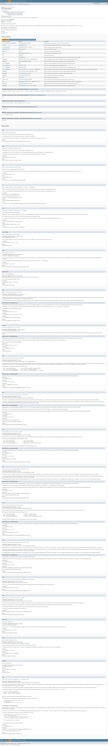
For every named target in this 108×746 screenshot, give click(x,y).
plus (19, 71)
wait (24, 102)
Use (12, 1)
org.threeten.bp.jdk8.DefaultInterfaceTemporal (13, 12)
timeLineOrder (58, 91)
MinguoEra (4, 51)
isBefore (22, 91)
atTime (20, 43)
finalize (7, 102)
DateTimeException (6, 180)
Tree (15, 1)
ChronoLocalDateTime (6, 43)
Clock (21, 65)
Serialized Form (4, 32)
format (14, 91)
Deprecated (18, 1)
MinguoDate (13, 43)
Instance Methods (22, 39)
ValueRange (4, 75)
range (20, 75)
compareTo (10, 91)
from (19, 47)
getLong (20, 53)
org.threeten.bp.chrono (9, 7)
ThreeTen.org (11, 744)
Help (25, 1)
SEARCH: (94, 3)
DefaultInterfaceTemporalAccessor (37, 95)
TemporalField (25, 53)
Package (6, 1)
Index (22, 1)
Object (23, 45)
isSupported (36, 91)
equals (20, 45)
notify (15, 102)
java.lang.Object (4, 10)
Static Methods (12, 39)
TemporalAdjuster (34, 17)
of (19, 69)
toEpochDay (21, 77)
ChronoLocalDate (15, 17)
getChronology (22, 49)
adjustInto (4, 91)
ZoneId (21, 67)
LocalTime (24, 43)
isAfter (17, 91)
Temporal (21, 17)
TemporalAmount (24, 61)
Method (15, 4)
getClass (11, 102)
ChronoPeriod (5, 79)
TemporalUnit (32, 59)
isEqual (26, 91)
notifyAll (20, 102)
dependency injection (77, 171)
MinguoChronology (6, 49)
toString (64, 91)
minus (20, 59)
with (19, 83)
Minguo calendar (15, 25)
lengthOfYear (48, 91)
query (53, 91)
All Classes (2, 3)
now (19, 63)
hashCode (20, 55)
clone (3, 102)
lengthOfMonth (22, 57)
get (3, 114)
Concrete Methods (31, 39)
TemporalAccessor (27, 17)
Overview (2, 1)
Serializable (4, 17)
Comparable (9, 17)
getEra (20, 51)
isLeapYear (31, 91)
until (20, 79)
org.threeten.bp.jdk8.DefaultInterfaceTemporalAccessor (14, 11)
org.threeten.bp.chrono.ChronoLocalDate (14, 13)
